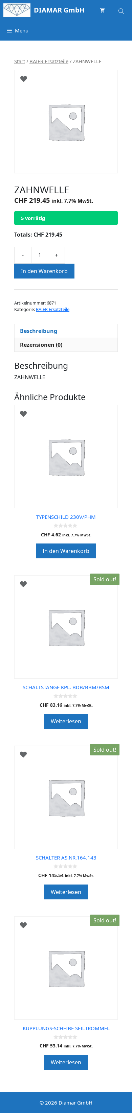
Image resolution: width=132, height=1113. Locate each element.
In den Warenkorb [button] (66, 551)
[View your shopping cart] (102, 10)
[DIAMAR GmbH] (16, 10)
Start (19, 61)
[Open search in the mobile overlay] (121, 10)
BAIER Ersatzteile (48, 61)
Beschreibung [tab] (38, 331)
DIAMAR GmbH (59, 10)
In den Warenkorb (44, 271)
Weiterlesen (66, 721)
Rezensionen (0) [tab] (41, 344)
